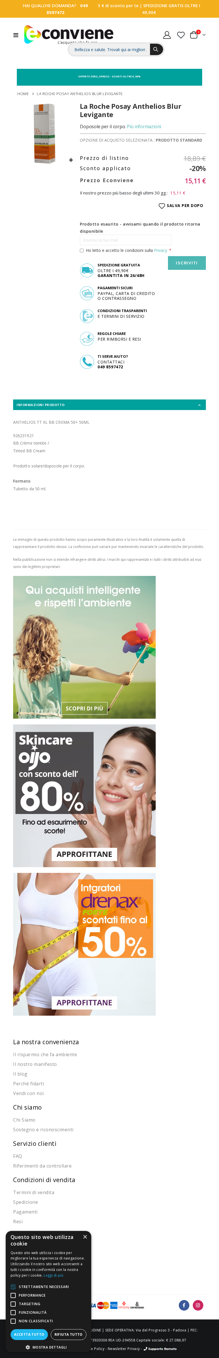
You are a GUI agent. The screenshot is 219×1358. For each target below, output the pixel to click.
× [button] (85, 1237)
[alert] (48, 1291)
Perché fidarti (28, 1083)
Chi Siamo (24, 1120)
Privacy (160, 250)
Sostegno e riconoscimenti (43, 1129)
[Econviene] (69, 35)
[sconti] (84, 944)
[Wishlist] (181, 35)
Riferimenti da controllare (42, 1166)
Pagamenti (25, 1212)
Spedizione (25, 1202)
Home (23, 93)
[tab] (109, 404)
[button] (71, 160)
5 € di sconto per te (118, 5)
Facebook (184, 1305)
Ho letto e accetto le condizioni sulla (126, 250)
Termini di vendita (33, 1192)
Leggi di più (53, 1275)
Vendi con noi (28, 1093)
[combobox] (109, 49)
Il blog (20, 1074)
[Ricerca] (156, 49)
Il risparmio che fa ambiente (45, 1054)
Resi (18, 1221)
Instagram (198, 1305)
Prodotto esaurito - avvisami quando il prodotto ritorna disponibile (140, 227)
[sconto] (84, 795)
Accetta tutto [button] (29, 1334)
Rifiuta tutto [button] (68, 1334)
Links (194, 23)
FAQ (17, 1156)
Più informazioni (144, 126)
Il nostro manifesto (35, 1064)
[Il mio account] (167, 35)
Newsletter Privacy (124, 1348)
